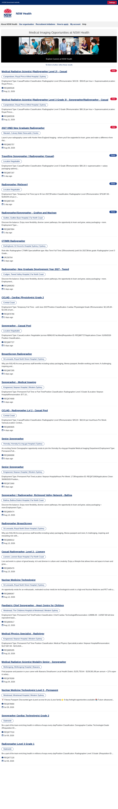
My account (75, 24)
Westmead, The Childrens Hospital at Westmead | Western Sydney (30, 611)
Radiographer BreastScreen (17, 523)
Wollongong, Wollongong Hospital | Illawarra (21, 667)
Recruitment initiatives (45, 24)
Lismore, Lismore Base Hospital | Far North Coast (23, 557)
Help (84, 24)
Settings (112, 2)
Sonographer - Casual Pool (16, 325)
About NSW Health (9, 24)
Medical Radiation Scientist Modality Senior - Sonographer (34, 662)
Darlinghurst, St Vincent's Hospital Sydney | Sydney (24, 246)
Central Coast (9, 303)
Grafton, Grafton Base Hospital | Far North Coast (23, 218)
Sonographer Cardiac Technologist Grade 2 (25, 715)
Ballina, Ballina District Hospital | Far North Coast (23, 500)
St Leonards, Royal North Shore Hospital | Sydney (23, 359)
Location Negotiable (11, 161)
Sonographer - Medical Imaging (19, 382)
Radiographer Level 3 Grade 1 (18, 744)
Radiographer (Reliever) (15, 184)
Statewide (7, 721)
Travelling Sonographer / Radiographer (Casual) (28, 156)
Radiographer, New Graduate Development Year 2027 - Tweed (35, 269)
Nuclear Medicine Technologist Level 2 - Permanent (30, 690)
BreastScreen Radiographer (17, 354)
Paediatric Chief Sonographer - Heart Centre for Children (33, 605)
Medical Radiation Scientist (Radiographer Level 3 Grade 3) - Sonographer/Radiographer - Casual (55, 99)
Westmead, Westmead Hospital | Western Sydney (23, 695)
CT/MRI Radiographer (13, 241)
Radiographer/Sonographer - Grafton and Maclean (29, 212)
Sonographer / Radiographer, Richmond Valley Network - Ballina (37, 495)
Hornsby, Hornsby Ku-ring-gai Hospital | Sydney (22, 444)
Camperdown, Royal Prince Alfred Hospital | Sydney (24, 77)
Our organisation (26, 24)
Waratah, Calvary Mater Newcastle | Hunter (20, 133)
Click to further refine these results (59, 65)
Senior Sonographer (13, 438)
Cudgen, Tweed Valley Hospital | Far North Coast (23, 274)
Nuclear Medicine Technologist (18, 580)
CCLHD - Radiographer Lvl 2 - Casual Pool (25, 410)
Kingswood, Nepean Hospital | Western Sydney (22, 387)
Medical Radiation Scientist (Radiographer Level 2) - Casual (34, 71)
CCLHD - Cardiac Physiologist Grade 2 (23, 297)
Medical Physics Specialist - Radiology (23, 633)
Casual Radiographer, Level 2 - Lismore (23, 551)
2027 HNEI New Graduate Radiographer (23, 128)
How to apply (62, 24)
